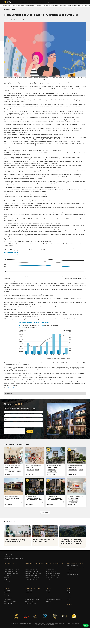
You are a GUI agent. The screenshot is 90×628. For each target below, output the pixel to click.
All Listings (15, 2)
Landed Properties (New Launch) (11, 569)
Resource (36, 2)
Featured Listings (6, 5)
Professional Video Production (32, 599)
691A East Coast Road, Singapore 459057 (13, 558)
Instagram (69, 595)
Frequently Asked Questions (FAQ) (54, 599)
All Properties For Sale (9, 567)
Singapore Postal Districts (10, 601)
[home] (7, 2)
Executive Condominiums (72, 569)
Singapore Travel (8, 603)
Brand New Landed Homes (18, 5)
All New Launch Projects (72, 565)
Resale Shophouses (50, 579)
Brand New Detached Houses (32, 575)
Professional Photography (31, 597)
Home (5, 9)
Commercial (6, 577)
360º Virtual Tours (29, 601)
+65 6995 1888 (7, 556)
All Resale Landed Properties (52, 567)
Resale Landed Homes (30, 5)
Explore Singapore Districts (31, 603)
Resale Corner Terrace (51, 571)
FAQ (48, 2)
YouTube (69, 592)
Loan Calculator (7, 599)
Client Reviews (49, 597)
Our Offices (48, 595)
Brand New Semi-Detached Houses (33, 573)
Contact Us (48, 601)
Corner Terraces (54, 5)
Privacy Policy (44, 624)
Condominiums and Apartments (11, 573)
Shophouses (39, 5)
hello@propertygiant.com (10, 554)
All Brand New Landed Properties (32, 567)
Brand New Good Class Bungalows (33, 579)
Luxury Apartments (8, 575)
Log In (68, 606)
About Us (43, 2)
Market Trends (11, 9)
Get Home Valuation (29, 595)
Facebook (69, 597)
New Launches (23, 2)
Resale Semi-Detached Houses (53, 573)
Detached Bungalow (72, 5)
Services (30, 2)
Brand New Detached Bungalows (32, 577)
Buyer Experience (29, 592)
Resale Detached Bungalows (52, 575)
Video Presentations (8, 597)
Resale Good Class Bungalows (53, 577)
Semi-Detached (63, 5)
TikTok (68, 590)
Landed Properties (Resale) (10, 571)
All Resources (7, 590)
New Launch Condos (82, 5)
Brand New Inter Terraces (31, 569)
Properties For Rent (8, 581)
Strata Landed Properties (72, 574)
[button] (15, 2)
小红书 (68, 599)
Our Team (48, 592)
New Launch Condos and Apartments (75, 567)
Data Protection (51, 624)
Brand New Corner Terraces (31, 571)
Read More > (8, 544)
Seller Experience (29, 590)
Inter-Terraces (46, 5)
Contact (52, 2)
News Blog (6, 595)
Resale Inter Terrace (50, 569)
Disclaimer (38, 624)
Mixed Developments (71, 572)
